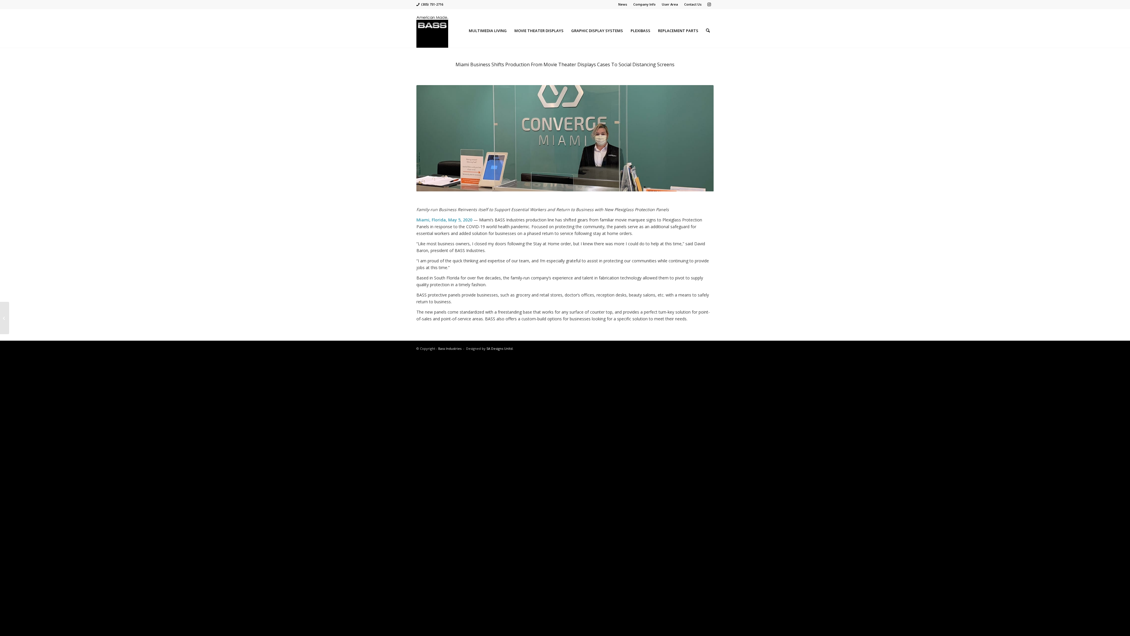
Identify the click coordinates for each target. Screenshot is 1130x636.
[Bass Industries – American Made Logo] (432, 31)
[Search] (708, 31)
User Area (670, 4)
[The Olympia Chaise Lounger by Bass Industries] (4, 318)
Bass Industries (449, 348)
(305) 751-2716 (432, 4)
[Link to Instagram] (709, 4)
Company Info (644, 4)
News (622, 4)
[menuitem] (622, 4)
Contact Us (693, 4)
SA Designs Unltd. (500, 348)
